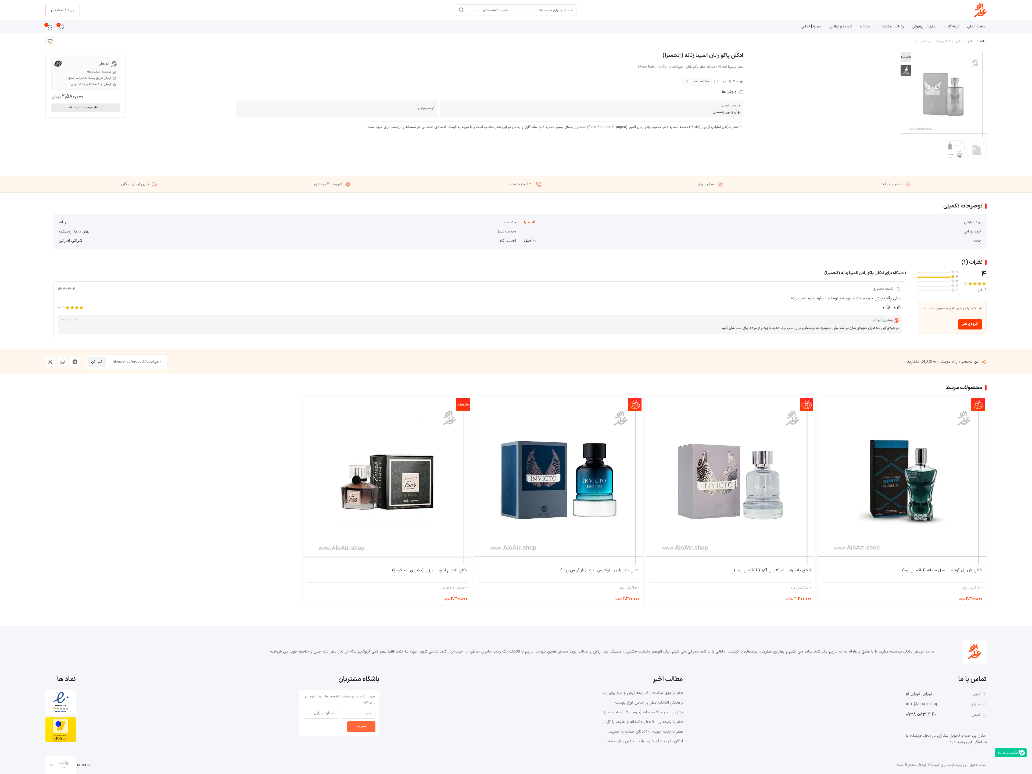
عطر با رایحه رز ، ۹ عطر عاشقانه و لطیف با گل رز (644, 722)
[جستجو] (462, 10)
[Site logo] (980, 10)
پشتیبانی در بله (1008, 752)
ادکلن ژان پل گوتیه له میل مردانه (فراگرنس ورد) (942, 571)
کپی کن (96, 361)
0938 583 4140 (921, 714)
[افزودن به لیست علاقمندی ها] (50, 41)
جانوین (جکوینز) (453, 587)
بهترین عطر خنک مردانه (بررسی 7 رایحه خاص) (643, 712)
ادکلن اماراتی (965, 41)
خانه (983, 41)
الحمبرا (529, 222)
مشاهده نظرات (699, 81)
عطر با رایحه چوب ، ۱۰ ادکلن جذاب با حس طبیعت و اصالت (647, 732)
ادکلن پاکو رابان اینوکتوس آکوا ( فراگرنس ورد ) (772, 571)
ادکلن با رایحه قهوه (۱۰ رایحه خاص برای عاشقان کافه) (643, 741)
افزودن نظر (970, 324)
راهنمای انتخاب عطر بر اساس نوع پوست (649, 703)
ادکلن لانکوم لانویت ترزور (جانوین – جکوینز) (430, 571)
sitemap (84, 765)
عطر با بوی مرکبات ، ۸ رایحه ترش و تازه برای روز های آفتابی (643, 693)
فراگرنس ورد (971, 587)
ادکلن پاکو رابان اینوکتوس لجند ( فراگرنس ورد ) (599, 571)
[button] (75, 362)
